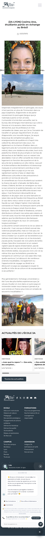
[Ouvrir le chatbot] (39, 531)
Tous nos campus (10, 444)
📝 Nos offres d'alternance (28, 501)
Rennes (6, 454)
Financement (29, 449)
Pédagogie (7, 415)
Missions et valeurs (10, 413)
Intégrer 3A (28, 444)
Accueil (17, 67)
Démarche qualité (10, 428)
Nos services (28, 452)
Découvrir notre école (11, 410)
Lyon (5, 449)
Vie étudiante (8, 430)
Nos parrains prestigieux (12, 418)
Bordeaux (7, 447)
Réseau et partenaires (11, 433)
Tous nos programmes (32, 410)
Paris (5, 452)
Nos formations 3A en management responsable (31, 415)
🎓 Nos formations (10, 501)
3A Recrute (7, 436)
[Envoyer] (40, 524)
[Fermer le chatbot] (40, 466)
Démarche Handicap (11, 425)
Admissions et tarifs (31, 447)
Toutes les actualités (13, 379)
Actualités (26, 67)
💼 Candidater (8, 505)
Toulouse (7, 457)
